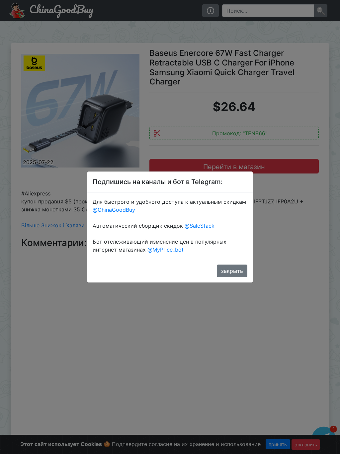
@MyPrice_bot (165, 249)
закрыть (232, 271)
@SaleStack (199, 225)
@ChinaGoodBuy (114, 209)
